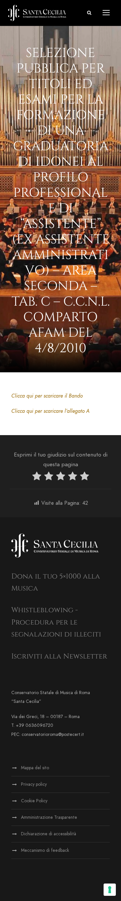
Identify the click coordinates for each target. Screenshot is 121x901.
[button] (89, 12)
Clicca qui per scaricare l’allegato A (50, 411)
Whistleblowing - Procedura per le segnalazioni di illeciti (56, 622)
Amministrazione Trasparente (49, 817)
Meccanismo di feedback (45, 850)
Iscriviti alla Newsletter (59, 656)
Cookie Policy (34, 801)
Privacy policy (34, 784)
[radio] (36, 477)
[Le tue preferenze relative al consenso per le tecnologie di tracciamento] (110, 890)
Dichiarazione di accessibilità (48, 834)
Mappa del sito (35, 768)
